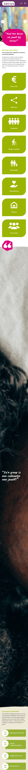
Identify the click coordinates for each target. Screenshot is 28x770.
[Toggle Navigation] (21, 3)
